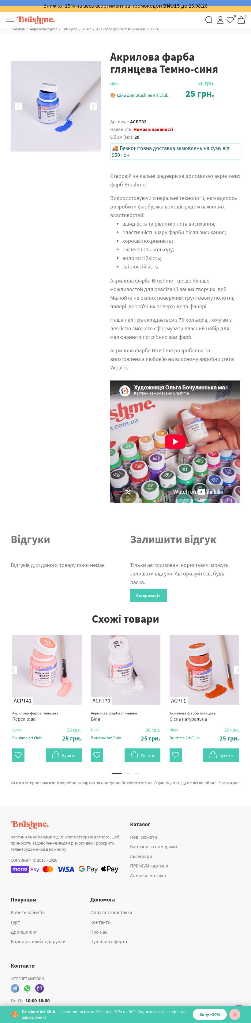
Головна (18, 29)
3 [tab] (137, 773)
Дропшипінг (24, 932)
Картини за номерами (153, 846)
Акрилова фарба (43, 29)
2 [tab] (128, 773)
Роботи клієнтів (28, 912)
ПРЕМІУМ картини (149, 866)
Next (93, 106)
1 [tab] (117, 773)
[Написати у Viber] (39, 988)
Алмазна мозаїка (148, 875)
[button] (162, 93)
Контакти (100, 922)
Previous (18, 106)
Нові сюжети (143, 837)
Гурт (15, 922)
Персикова (35, 716)
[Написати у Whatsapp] (27, 988)
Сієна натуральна (193, 716)
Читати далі (229, 782)
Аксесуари (141, 856)
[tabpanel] (47, 692)
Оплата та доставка (111, 912)
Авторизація (148, 595)
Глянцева (69, 29)
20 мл (87, 29)
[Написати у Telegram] (15, 988)
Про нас (98, 932)
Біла (114, 716)
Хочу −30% (210, 1014)
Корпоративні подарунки (38, 941)
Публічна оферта (108, 941)
